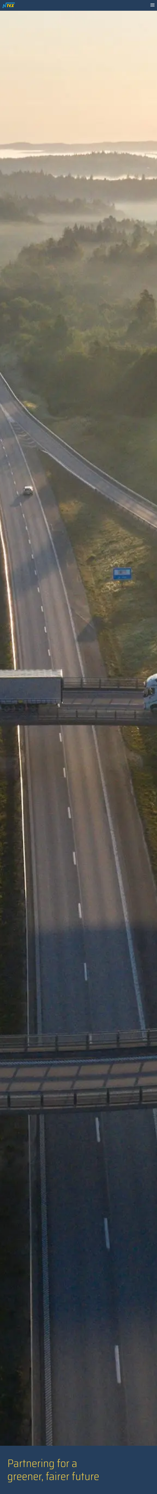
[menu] (152, 5)
